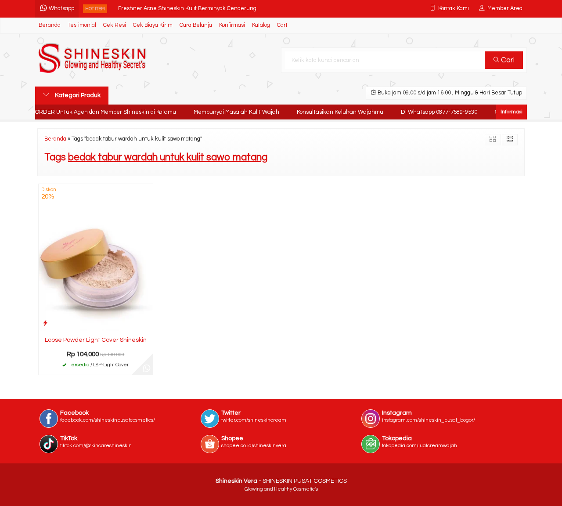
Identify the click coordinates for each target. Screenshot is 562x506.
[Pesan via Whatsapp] (146, 368)
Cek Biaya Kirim (153, 25)
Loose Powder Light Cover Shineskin (96, 340)
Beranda (50, 25)
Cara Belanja (196, 25)
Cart (282, 25)
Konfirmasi (232, 25)
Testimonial (82, 25)
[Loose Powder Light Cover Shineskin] (96, 257)
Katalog (261, 25)
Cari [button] (507, 60)
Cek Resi (114, 25)
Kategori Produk (77, 95)
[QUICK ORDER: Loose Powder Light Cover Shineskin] (45, 323)
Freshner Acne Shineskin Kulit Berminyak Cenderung (187, 8)
